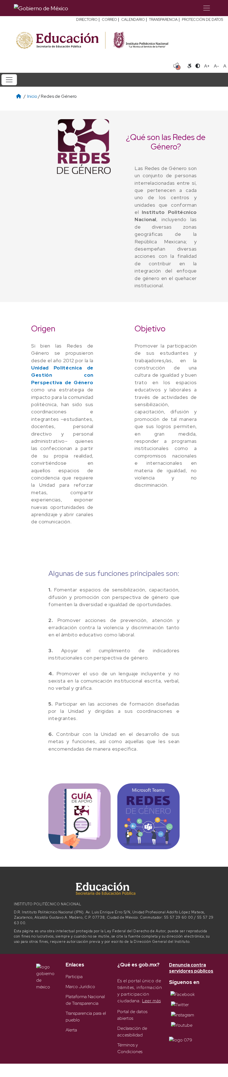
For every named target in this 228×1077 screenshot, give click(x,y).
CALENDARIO (133, 19)
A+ (207, 66)
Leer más (151, 1001)
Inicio (32, 96)
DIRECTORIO (87, 19)
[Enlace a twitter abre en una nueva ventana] (180, 1004)
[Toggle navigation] (206, 8)
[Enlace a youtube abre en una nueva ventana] (181, 1025)
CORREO (109, 19)
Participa (74, 976)
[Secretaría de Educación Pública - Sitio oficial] (60, 40)
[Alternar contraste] (197, 66)
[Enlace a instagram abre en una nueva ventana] (182, 1015)
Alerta (71, 1030)
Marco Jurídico (80, 986)
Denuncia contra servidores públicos (191, 968)
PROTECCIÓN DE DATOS (202, 19)
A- (216, 66)
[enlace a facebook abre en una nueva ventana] (182, 994)
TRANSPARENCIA (163, 19)
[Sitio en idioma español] (177, 65)
